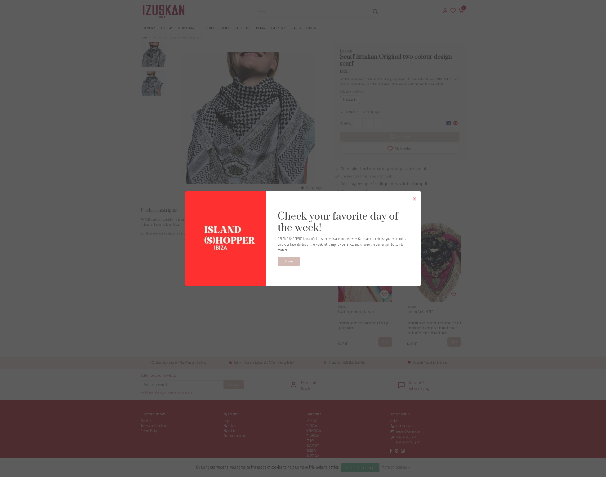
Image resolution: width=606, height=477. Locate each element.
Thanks (289, 261)
